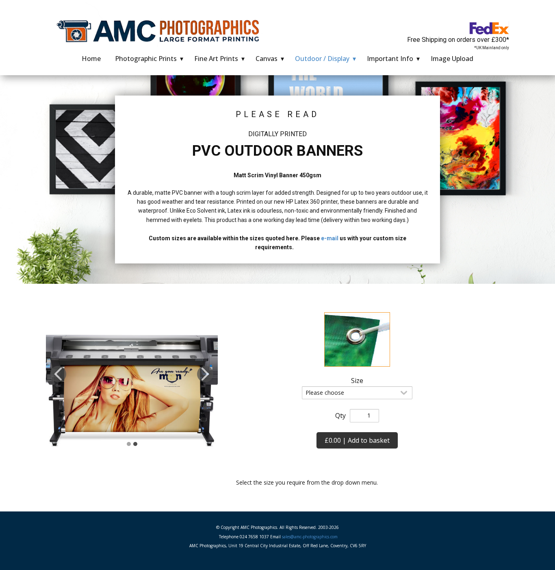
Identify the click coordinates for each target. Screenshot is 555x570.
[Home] (160, 30)
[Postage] (489, 28)
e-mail (329, 238)
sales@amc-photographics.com (310, 537)
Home (91, 58)
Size (357, 380)
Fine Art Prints (216, 58)
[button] (58, 374)
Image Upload (452, 58)
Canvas (267, 58)
